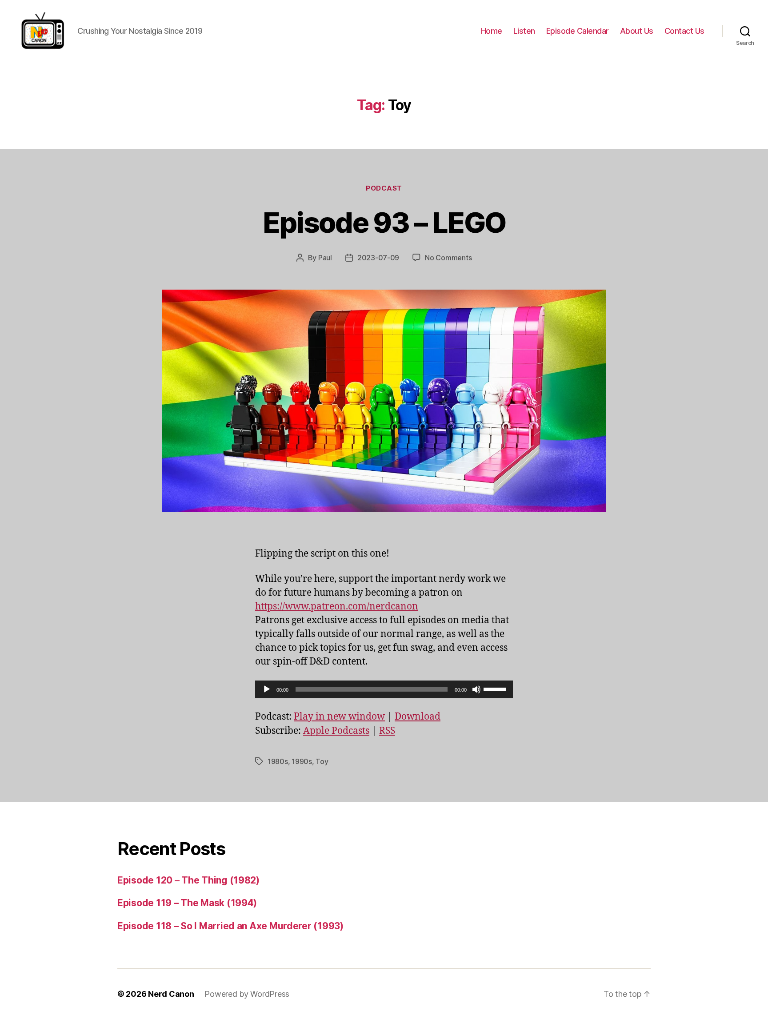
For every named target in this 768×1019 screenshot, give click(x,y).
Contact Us (684, 31)
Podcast (384, 188)
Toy (322, 761)
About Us (636, 31)
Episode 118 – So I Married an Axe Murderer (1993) (230, 925)
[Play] (266, 689)
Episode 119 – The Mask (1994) (187, 902)
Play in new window (339, 717)
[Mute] (476, 689)
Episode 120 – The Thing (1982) (188, 880)
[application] (384, 689)
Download (417, 717)
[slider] (496, 689)
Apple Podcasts (336, 731)
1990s (302, 761)
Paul (325, 257)
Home (491, 31)
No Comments (448, 257)
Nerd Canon (171, 994)
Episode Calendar (577, 31)
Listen (524, 31)
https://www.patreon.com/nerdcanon (336, 607)
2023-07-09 (378, 257)
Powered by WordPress (246, 994)
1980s (278, 761)
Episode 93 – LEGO (384, 222)
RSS (387, 731)
